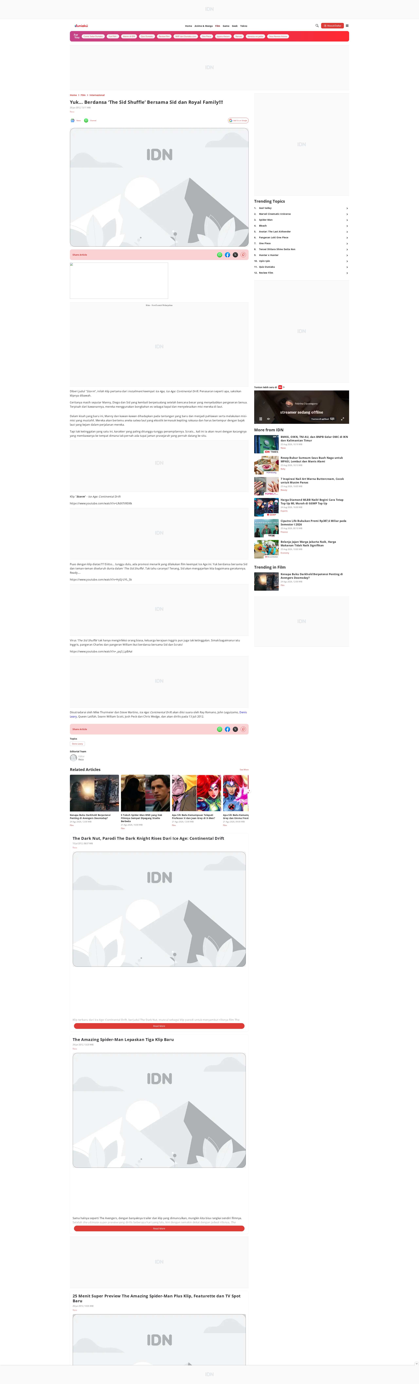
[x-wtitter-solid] (235, 254)
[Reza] (73, 757)
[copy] (243, 254)
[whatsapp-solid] (219, 254)
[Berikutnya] (249, 791)
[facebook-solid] (227, 254)
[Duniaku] (81, 25)
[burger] (347, 25)
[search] (317, 26)
